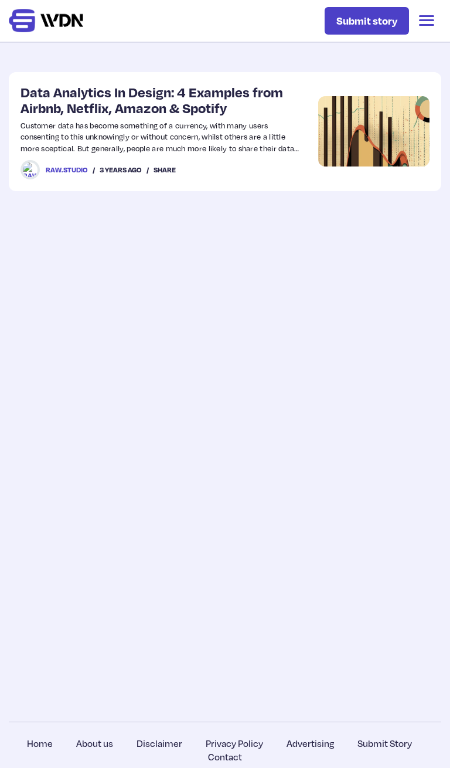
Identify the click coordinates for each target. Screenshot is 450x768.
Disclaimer (159, 743)
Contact (225, 757)
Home (40, 743)
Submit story (366, 20)
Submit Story (384, 743)
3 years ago (121, 170)
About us (94, 743)
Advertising (310, 743)
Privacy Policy (234, 743)
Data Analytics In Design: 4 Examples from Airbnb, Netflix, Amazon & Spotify (152, 100)
